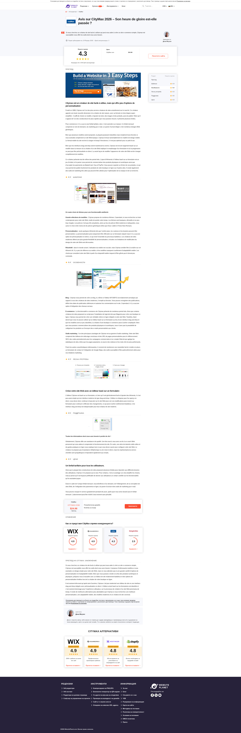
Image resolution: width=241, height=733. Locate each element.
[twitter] (156, 695)
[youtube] (159, 695)
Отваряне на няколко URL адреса (105, 705)
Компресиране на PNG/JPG (103, 688)
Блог (124, 691)
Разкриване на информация (133, 702)
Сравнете (72, 549)
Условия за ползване (131, 715)
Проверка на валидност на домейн (106, 698)
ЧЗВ (124, 698)
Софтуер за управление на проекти (76, 698)
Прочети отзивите (73, 665)
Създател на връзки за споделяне (106, 695)
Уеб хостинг (67, 691)
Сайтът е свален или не (102, 702)
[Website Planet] (66, 12)
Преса (125, 722)
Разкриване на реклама (183, 1)
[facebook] (152, 695)
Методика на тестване (131, 708)
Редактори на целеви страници (75, 695)
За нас (125, 688)
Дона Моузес (167, 41)
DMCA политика (129, 719)
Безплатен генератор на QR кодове (106, 691)
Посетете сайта (158, 56)
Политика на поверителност (133, 712)
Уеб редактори (68, 688)
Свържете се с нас (130, 695)
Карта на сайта (128, 705)
